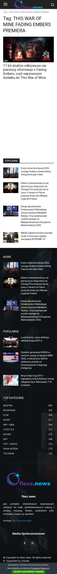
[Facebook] (25, 543)
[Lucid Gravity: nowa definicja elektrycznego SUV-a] (10, 342)
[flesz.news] (28, 478)
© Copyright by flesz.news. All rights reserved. (27, 557)
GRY (5, 61)
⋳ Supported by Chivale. (16, 560)
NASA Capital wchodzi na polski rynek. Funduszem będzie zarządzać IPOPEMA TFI (36, 236)
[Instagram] (32, 543)
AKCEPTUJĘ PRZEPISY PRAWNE (29, 571)
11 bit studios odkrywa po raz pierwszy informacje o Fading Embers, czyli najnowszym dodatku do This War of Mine (24, 72)
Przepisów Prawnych (39, 568)
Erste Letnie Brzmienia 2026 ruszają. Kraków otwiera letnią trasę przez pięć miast (36, 171)
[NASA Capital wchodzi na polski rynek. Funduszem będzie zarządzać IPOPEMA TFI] (10, 237)
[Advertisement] (28, 122)
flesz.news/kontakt (22, 520)
